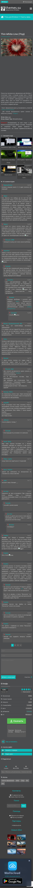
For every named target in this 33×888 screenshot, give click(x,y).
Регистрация (28, 2)
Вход (5, 2)
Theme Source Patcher (8, 110)
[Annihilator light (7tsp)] (8, 142)
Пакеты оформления (8, 780)
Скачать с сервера (11, 750)
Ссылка (6, 768)
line (3, 783)
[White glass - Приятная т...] (24, 154)
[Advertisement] (16, 26)
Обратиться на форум (17, 815)
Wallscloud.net (17, 825)
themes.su (13, 8)
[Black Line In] (8, 169)
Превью (26, 768)
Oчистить (28, 677)
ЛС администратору (17, 795)
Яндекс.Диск (9, 754)
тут (22, 588)
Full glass (15, 113)
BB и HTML (16, 768)
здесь (17, 301)
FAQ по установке (17, 817)
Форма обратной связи (17, 797)
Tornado (29, 711)
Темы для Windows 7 (12, 17)
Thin (27, 780)
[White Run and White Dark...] (24, 169)
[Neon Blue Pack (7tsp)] (24, 142)
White (17, 780)
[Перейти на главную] (2, 17)
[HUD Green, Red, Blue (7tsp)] (8, 154)
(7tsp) (22, 780)
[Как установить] (3, 742)
